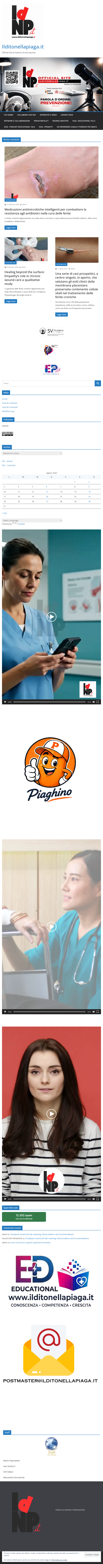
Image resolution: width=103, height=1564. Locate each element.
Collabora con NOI (26, 115)
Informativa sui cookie (59, 1560)
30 (89, 501)
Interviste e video (48, 115)
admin (24, 204)
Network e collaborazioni (17, 121)
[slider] (49, 702)
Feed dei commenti (10, 407)
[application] (51, 616)
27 (47, 501)
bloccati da (27, 1218)
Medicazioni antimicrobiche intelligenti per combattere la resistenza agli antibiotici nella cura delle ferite (45, 211)
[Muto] (93, 702)
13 (47, 491)
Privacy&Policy (41, 121)
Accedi (4, 399)
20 (47, 496)
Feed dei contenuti (9, 403)
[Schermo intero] (97, 702)
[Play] (5, 702)
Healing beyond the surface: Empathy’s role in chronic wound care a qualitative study (25, 278)
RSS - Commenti (8, 465)
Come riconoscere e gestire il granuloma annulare (30, 1242)
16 (89, 491)
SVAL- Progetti (46, 127)
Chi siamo (8, 115)
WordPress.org (8, 411)
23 (89, 496)
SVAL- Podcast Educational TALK (19, 127)
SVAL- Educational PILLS (83, 121)
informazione (11, 200)
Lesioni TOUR (67, 115)
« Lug (4, 513)
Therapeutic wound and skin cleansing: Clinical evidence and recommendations (42, 1234)
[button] (51, 617)
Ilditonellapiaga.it (23, 46)
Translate (21, 524)
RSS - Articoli (7, 461)
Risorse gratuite (60, 121)
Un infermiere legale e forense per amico (77, 127)
